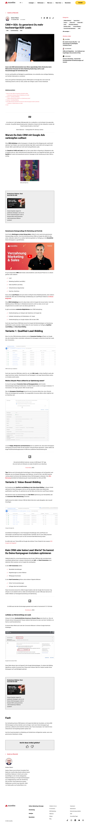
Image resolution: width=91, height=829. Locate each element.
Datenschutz (73, 808)
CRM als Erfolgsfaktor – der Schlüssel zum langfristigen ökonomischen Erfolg (74, 52)
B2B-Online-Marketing (73, 24)
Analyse (31, 813)
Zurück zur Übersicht (12, 13)
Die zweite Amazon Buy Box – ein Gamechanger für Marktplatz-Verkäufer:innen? (71, 43)
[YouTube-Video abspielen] (29, 256)
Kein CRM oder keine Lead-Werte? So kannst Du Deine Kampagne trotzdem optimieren (22, 101)
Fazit (7, 105)
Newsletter (32, 817)
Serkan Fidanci (15, 17)
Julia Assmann (68, 56)
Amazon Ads (72, 22)
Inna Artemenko (68, 48)
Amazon (65, 22)
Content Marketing (77, 26)
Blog (50, 819)
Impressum (72, 806)
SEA (21, 30)
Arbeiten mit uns (53, 806)
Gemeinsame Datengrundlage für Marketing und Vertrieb (18, 95)
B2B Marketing (52, 811)
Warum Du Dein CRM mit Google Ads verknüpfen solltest (17, 93)
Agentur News (76, 20)
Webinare (51, 813)
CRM (7, 30)
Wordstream (28, 610)
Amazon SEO (79, 22)
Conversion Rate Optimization (69, 28)
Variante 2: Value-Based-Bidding (12, 100)
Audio (65, 24)
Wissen (51, 816)
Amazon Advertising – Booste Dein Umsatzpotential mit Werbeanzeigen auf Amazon (73, 60)
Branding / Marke (67, 26)
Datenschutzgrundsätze (75, 811)
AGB (71, 813)
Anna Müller (67, 39)
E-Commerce (52, 808)
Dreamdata (28, 467)
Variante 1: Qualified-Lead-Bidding (12, 96)
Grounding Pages (74, 816)
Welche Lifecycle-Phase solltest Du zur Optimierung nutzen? (18, 98)
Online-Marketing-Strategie (36, 806)
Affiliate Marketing (67, 20)
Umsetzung (32, 810)
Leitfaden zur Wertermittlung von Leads (15, 103)
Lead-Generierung (14, 30)
